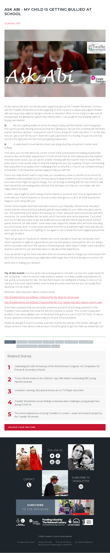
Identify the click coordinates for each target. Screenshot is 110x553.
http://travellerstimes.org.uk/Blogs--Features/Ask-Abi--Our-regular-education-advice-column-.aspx (53, 302)
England (22, 342)
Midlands (48, 342)
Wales (55, 346)
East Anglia (35, 342)
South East (71, 342)
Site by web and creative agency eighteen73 (55, 545)
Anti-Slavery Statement (84, 542)
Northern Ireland (27, 346)
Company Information (26, 542)
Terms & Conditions (63, 542)
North (59, 342)
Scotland (44, 346)
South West (86, 342)
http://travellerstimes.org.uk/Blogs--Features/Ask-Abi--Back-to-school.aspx (41, 297)
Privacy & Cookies (45, 542)
